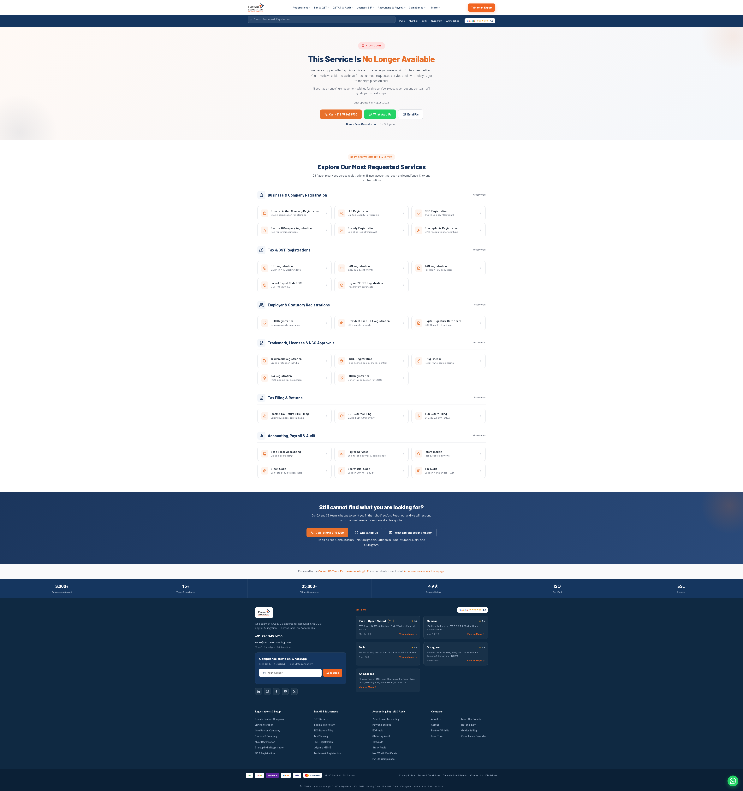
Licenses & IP (364, 7)
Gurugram (436, 20)
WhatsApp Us (382, 114)
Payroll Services (381, 724)
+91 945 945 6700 (268, 636)
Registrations (300, 7)
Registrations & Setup (268, 711)
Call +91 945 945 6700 (343, 114)
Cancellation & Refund (455, 775)
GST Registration (265, 753)
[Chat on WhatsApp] (733, 781)
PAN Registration (323, 742)
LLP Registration (264, 724)
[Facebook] (276, 691)
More (434, 7)
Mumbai (413, 20)
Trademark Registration (327, 753)
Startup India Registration (269, 747)
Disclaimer (491, 775)
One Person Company (267, 730)
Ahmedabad (452, 20)
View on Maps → (408, 634)
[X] (294, 691)
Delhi (424, 20)
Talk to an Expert (481, 7)
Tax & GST (320, 7)
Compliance (416, 7)
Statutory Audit (381, 736)
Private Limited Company (269, 719)
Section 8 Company (266, 736)
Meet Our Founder (472, 719)
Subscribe (332, 673)
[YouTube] (285, 691)
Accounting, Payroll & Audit (388, 711)
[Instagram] (267, 691)
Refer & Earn (468, 724)
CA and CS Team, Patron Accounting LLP (343, 571)
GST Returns (321, 719)
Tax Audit (377, 742)
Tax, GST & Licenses (326, 711)
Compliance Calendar (473, 736)
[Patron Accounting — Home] (256, 7)
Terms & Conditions (429, 775)
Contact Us (476, 775)
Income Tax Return (324, 724)
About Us (436, 719)
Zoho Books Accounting (386, 719)
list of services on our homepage (424, 571)
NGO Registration (265, 742)
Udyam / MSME (322, 747)
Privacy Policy (407, 775)
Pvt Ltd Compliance (383, 759)
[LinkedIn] (258, 691)
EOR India (377, 730)
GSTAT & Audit (342, 7)
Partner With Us (440, 730)
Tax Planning (321, 736)
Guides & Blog (469, 730)
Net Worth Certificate (384, 753)
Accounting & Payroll (390, 7)
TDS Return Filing (323, 730)
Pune (402, 20)
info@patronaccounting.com (413, 532)
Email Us (413, 114)
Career (435, 724)
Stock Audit (379, 747)
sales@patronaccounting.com (273, 642)
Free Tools (437, 736)
